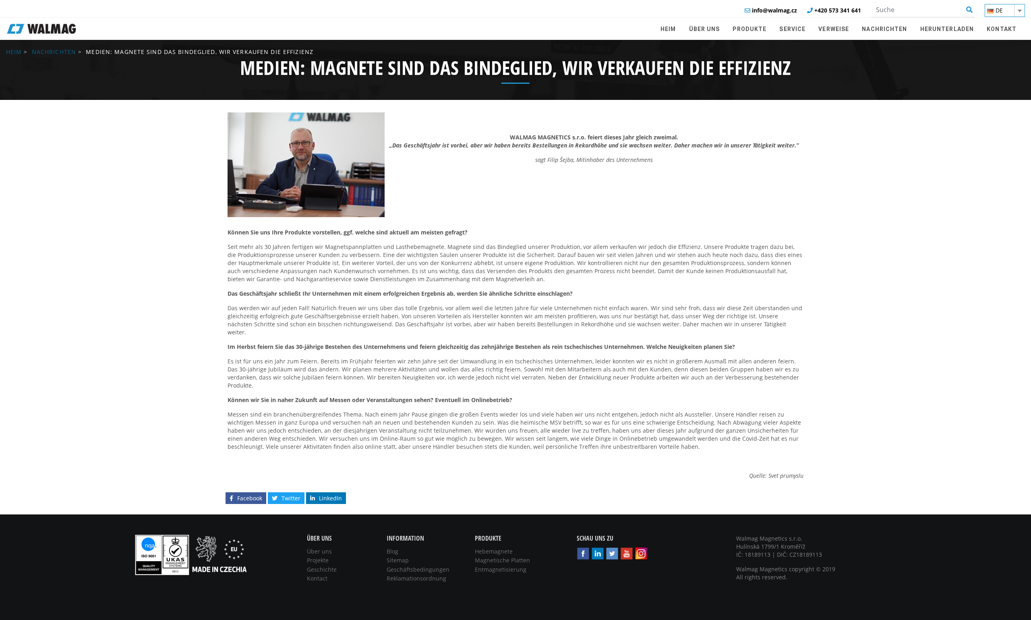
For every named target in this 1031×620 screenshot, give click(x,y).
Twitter (291, 498)
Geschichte (322, 569)
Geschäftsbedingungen (418, 569)
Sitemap (398, 560)
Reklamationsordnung (416, 578)
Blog (392, 551)
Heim (14, 52)
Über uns (319, 551)
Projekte (318, 560)
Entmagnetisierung (500, 569)
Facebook (249, 498)
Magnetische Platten (502, 560)
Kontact (317, 578)
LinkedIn (330, 498)
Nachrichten (54, 52)
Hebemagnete (494, 551)
